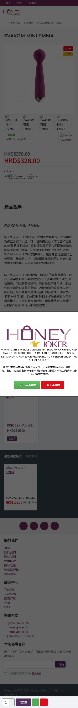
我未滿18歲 (53, 385)
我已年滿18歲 (28, 385)
